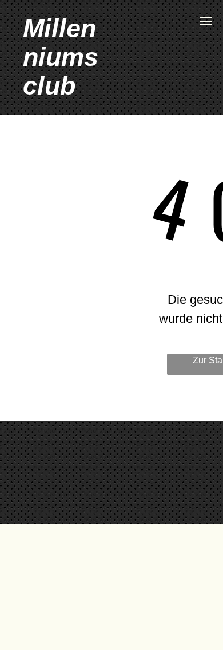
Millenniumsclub (60, 57)
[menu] (205, 21)
